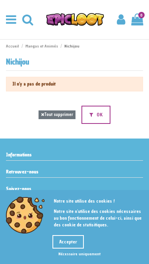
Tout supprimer (58, 115)
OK (99, 115)
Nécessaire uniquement (79, 253)
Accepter (68, 242)
